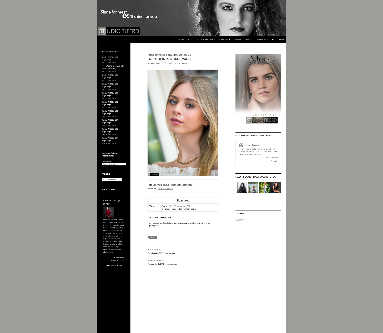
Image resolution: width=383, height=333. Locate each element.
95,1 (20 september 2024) (180, 206)
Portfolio (223, 39)
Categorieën (106, 161)
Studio (187, 55)
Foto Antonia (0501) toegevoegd (162, 262)
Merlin (153, 237)
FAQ (273, 39)
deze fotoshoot (165, 188)
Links (281, 39)
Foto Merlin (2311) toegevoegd (162, 251)
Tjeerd (183, 63)
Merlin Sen (178, 55)
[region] (191, 18)
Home (181, 39)
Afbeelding (155, 63)
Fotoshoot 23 (165, 55)
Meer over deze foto (114, 265)
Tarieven (237, 39)
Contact (249, 39)
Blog (190, 39)
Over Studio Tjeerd (204, 39)
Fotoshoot (261, 39)
